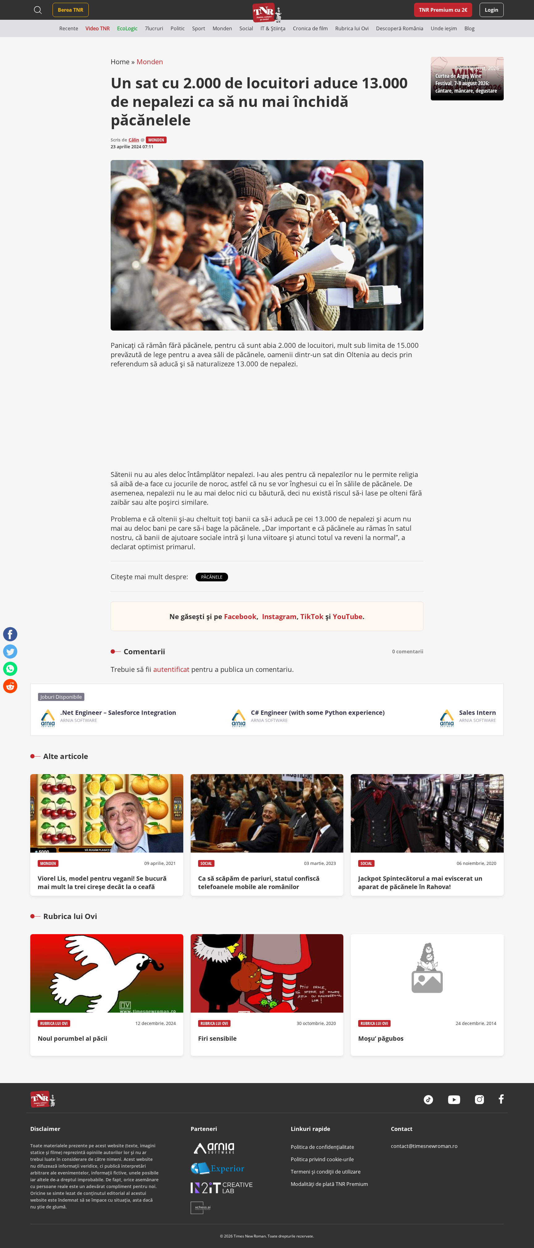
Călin (134, 140)
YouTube (347, 616)
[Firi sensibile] (267, 995)
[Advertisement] (267, 419)
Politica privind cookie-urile (322, 1159)
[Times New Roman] (267, 12)
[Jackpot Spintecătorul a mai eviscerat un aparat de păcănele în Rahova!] (427, 835)
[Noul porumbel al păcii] (106, 995)
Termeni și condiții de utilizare (326, 1171)
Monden (150, 61)
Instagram (279, 616)
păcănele (211, 577)
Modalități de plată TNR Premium (329, 1184)
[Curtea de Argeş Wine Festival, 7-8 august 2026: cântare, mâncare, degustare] (467, 78)
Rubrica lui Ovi (54, 1023)
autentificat (171, 669)
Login (491, 9)
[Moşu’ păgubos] (427, 995)
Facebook (240, 616)
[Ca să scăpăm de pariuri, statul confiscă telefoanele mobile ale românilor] (267, 835)
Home (120, 61)
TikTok (312, 616)
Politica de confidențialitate (322, 1147)
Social (206, 863)
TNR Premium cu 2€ (443, 9)
